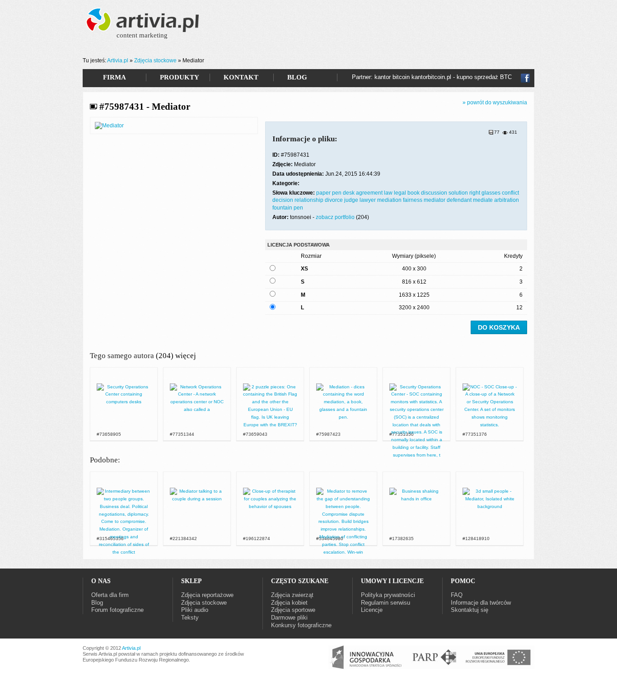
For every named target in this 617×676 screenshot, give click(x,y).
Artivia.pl (117, 60)
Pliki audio (194, 609)
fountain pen (287, 208)
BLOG (297, 77)
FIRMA (114, 77)
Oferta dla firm (110, 595)
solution (459, 193)
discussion (435, 193)
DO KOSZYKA (499, 327)
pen (337, 193)
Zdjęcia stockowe (155, 60)
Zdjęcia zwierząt (292, 595)
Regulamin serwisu (385, 602)
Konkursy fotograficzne (301, 625)
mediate (483, 200)
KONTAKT (241, 77)
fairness (413, 200)
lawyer (368, 200)
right (475, 193)
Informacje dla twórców (481, 602)
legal (400, 193)
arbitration (506, 200)
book (414, 193)
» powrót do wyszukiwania (495, 102)
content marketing (142, 35)
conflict (510, 193)
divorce (334, 200)
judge (352, 200)
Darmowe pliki (289, 617)
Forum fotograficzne (117, 609)
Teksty (190, 617)
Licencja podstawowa (298, 244)
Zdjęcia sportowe (293, 609)
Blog (97, 602)
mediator (435, 200)
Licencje (372, 609)
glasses (491, 193)
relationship (309, 200)
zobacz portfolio (335, 217)
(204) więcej (176, 355)
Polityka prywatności (388, 595)
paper (324, 193)
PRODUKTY (179, 77)
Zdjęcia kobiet (289, 602)
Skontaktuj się (469, 609)
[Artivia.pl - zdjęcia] (143, 26)
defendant (460, 200)
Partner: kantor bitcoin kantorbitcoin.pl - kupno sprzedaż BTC (432, 77)
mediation (390, 200)
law (389, 193)
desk (349, 193)
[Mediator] (109, 125)
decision (283, 200)
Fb (525, 78)
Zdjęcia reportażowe (207, 595)
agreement (370, 193)
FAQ (457, 595)
